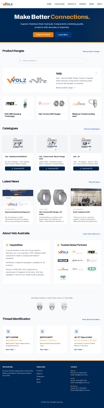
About (39, 382)
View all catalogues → (93, 129)
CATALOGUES (60, 4)
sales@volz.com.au (81, 375)
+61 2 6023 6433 (81, 373)
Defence (39, 373)
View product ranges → (92, 51)
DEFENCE (82, 4)
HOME (49, 4)
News (38, 379)
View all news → (95, 182)
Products (40, 371)
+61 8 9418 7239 (81, 380)
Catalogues (40, 376)
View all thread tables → (92, 319)
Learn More (63, 35)
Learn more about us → (92, 234)
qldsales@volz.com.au (82, 390)
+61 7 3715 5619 (80, 388)
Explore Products (43, 35)
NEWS (91, 4)
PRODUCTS (72, 4)
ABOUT (99, 4)
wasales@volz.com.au (82, 382)
